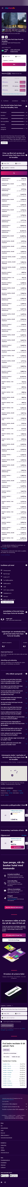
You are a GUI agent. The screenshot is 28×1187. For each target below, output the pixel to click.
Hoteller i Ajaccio (7, 1068)
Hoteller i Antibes (7, 1081)
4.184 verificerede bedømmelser (15, 50)
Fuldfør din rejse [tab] (16, 1056)
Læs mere (4, 548)
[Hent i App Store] (14, 1175)
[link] (17, 847)
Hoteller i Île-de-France (9, 1116)
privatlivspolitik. (10, 1029)
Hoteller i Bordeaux (7, 1083)
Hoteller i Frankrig (20, 1115)
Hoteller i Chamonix (7, 1085)
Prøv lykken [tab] (6, 1056)
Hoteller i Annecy (7, 1076)
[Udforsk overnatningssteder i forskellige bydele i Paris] (26, 830)
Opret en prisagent (12, 899)
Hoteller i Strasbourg (8, 1070)
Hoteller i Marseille (7, 1072)
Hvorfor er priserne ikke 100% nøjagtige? (13, 1109)
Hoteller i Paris (19, 1116)
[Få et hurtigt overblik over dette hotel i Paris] (26, 106)
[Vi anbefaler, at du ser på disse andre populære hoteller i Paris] (26, 805)
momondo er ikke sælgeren (9, 1104)
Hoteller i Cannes (7, 1066)
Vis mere (24, 835)
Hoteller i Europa (11, 1115)
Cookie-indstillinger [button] (5, 554)
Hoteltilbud (4, 1115)
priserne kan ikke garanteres (8, 1099)
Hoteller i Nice (6, 1064)
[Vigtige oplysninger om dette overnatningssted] (26, 634)
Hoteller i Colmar (7, 1074)
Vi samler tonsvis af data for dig (10, 1106)
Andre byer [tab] (6, 1049)
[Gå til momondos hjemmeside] (10, 8)
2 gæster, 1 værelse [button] (8, 60)
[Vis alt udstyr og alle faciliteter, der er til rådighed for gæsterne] (26, 565)
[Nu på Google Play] (5, 1175)
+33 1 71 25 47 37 (6, 47)
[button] (2, 8)
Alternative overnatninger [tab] (10, 1053)
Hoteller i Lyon (6, 1078)
